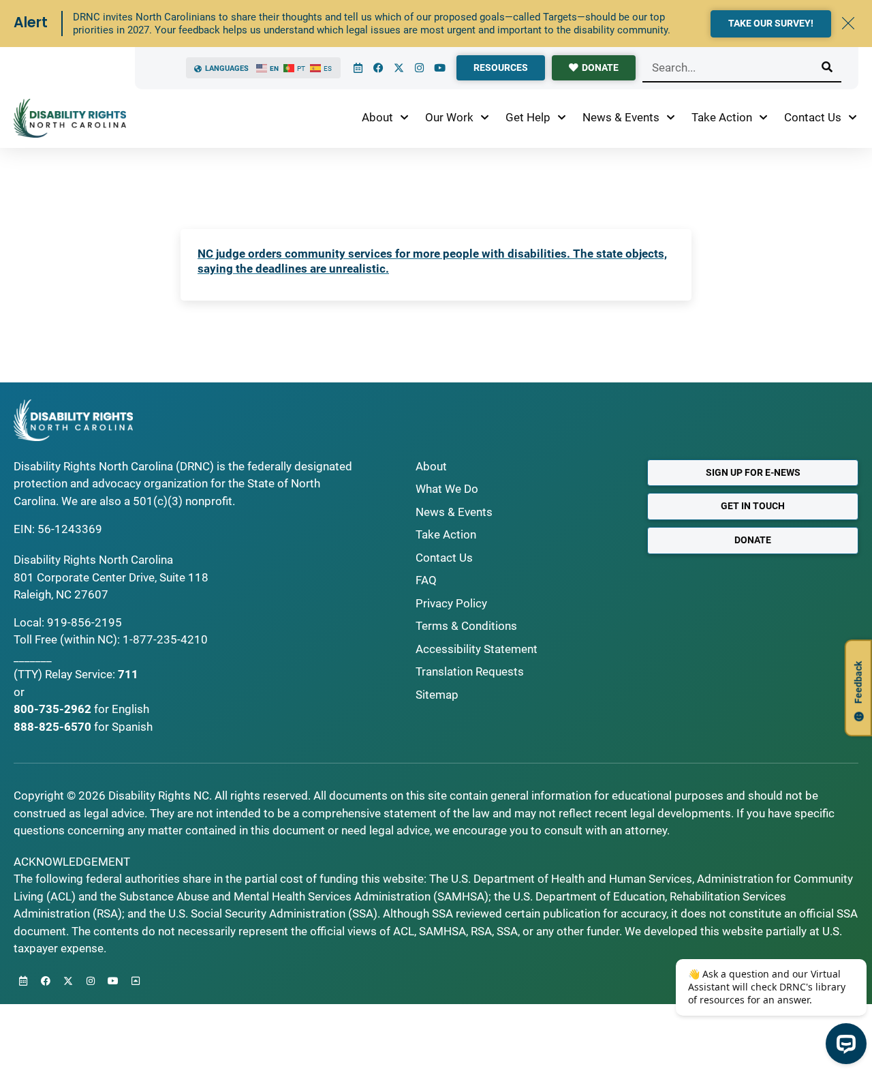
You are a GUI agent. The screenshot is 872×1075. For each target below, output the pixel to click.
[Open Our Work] (484, 118)
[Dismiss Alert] (848, 23)
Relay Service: (80, 674)
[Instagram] (419, 68)
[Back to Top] (135, 980)
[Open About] (404, 118)
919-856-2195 (84, 622)
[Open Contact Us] (852, 118)
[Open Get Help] (561, 118)
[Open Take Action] (763, 118)
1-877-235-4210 (165, 639)
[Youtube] (439, 68)
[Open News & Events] (670, 118)
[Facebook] (378, 68)
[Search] (827, 67)
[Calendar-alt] (357, 68)
